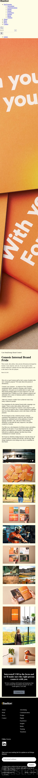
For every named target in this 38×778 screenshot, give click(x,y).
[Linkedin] (4, 743)
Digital (9, 11)
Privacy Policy (33, 772)
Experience (10, 12)
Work (5, 21)
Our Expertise (8, 4)
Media (9, 16)
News (5, 22)
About (5, 19)
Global (6, 37)
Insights (9, 14)
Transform (23, 732)
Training (9, 17)
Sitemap (26, 772)
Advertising (10, 6)
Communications (12, 8)
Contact (6, 24)
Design (9, 9)
